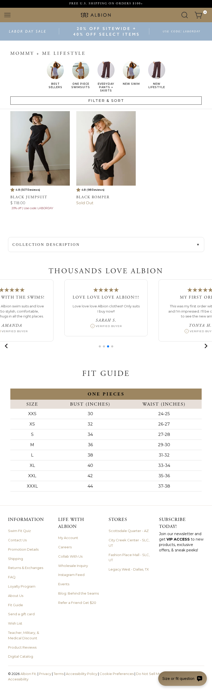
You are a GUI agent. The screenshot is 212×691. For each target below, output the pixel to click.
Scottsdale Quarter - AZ (129, 531)
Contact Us (17, 540)
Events (63, 584)
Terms (59, 674)
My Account (68, 538)
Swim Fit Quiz (19, 531)
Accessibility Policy (81, 674)
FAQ (12, 577)
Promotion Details (23, 549)
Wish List (15, 623)
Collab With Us (70, 556)
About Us (15, 596)
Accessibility (18, 679)
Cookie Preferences (117, 674)
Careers (65, 547)
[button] (100, 346)
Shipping (15, 559)
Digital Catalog (20, 656)
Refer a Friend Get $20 (77, 603)
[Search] (184, 15)
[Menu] (7, 15)
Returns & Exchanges (25, 568)
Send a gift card (21, 614)
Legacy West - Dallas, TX (129, 569)
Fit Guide (15, 605)
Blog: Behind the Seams (78, 593)
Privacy (45, 674)
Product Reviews (22, 647)
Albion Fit (28, 674)
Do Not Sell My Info (152, 674)
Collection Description (46, 244)
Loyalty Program (21, 586)
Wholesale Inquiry (73, 566)
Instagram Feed (71, 575)
